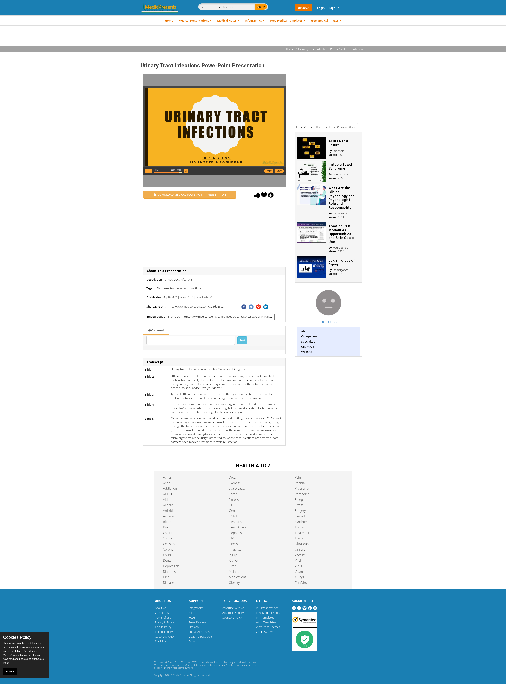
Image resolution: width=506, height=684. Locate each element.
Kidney (233, 560)
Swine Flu (301, 516)
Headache (236, 522)
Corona (168, 549)
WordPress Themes (268, 627)
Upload (303, 7)
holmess (328, 321)
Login (321, 8)
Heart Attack (237, 527)
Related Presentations (340, 127)
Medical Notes (227, 20)
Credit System (264, 632)
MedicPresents (181, 675)
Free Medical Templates (286, 20)
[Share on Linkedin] (265, 306)
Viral (298, 560)
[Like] (257, 196)
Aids (166, 499)
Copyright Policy (164, 636)
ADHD (167, 494)
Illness (233, 544)
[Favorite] (264, 196)
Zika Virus (301, 582)
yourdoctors (340, 174)
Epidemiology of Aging (342, 262)
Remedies (302, 494)
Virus (298, 566)
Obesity (234, 582)
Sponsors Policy (232, 617)
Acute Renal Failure (338, 143)
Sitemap (194, 627)
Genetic (234, 510)
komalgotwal (341, 270)
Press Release (197, 622)
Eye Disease (237, 488)
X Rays (299, 577)
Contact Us (162, 613)
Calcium (168, 533)
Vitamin (300, 571)
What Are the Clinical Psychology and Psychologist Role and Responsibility (342, 198)
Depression (171, 566)
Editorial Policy (164, 632)
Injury (233, 555)
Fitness (234, 499)
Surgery (300, 510)
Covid (167, 555)
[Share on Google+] (258, 306)
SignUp (334, 8)
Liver (232, 566)
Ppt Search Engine (200, 632)
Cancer (168, 538)
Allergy (168, 505)
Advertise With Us (233, 608)
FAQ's (192, 617)
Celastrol (169, 544)
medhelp (338, 151)
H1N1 (233, 516)
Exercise (235, 483)
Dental (167, 560)
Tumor (299, 538)
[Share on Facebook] (243, 306)
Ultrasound (303, 544)
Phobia (300, 483)
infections (195, 288)
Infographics (253, 20)
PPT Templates (265, 617)
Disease (168, 582)
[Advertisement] (253, 36)
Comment (157, 330)
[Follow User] (270, 196)
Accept (10, 671)
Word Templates (266, 622)
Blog (191, 613)
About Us (160, 608)
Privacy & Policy (164, 622)
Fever (233, 494)
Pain (298, 477)
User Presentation (308, 127)
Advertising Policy (233, 613)
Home (169, 20)
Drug (232, 477)
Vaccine (300, 555)
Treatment (302, 533)
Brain (166, 527)
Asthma (168, 516)
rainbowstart (341, 213)
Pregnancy (302, 488)
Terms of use (163, 617)
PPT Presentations (267, 608)
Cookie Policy (163, 627)
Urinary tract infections (175, 288)
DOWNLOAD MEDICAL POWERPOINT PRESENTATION (191, 194)
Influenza (235, 549)
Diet (166, 577)
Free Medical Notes (268, 613)
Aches (167, 477)
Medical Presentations (194, 20)
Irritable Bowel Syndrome (340, 166)
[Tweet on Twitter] (251, 306)
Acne (166, 483)
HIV (231, 538)
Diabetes (169, 571)
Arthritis (168, 510)
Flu (231, 505)
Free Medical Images (325, 20)
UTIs (157, 288)
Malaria (234, 571)
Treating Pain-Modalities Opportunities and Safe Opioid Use (341, 234)
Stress (299, 505)
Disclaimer (161, 641)
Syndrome (302, 522)
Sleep (299, 499)
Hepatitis (235, 533)
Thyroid (300, 527)
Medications (237, 577)
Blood (167, 522)
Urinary (300, 549)
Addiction (170, 488)
